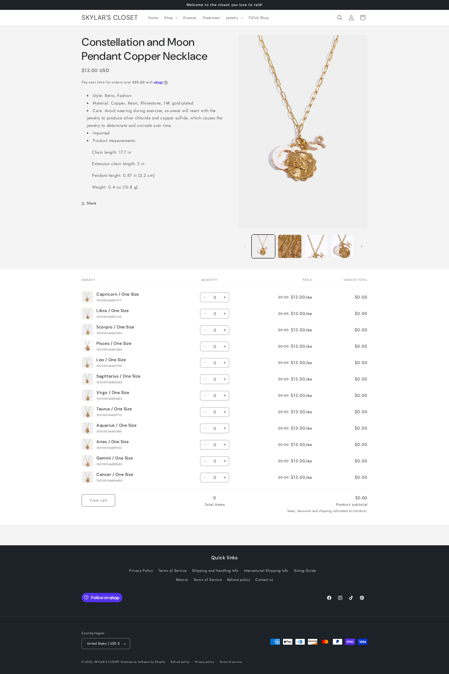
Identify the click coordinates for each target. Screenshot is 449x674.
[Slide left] (244, 246)
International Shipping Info (266, 570)
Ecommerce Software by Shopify (143, 662)
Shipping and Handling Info (215, 570)
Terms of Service (172, 570)
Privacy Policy (141, 570)
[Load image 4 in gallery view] (316, 246)
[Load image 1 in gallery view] (263, 246)
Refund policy (238, 579)
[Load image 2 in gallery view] (289, 246)
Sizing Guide (305, 570)
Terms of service (231, 662)
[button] (170, 17)
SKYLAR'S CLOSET (107, 662)
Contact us (264, 579)
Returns (182, 579)
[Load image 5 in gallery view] (342, 246)
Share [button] (91, 203)
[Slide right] (361, 246)
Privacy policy (204, 662)
